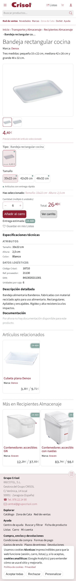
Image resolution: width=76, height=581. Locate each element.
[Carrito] (62, 5)
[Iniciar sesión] (71, 5)
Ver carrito (48, 214)
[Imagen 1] (17, 122)
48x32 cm (42, 178)
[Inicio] (22, 4)
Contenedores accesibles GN (20, 449)
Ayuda (67, 21)
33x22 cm (10, 178)
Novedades (25, 21)
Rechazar (34, 574)
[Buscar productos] (70, 13)
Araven (15, 456)
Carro (15, 530)
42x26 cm (26, 178)
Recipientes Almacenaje (58, 30)
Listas (53, 5)
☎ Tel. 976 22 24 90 (15, 500)
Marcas (35, 21)
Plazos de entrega (35, 545)
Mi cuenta (27, 530)
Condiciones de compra (18, 540)
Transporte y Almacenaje (26, 30)
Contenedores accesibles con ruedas (58, 449)
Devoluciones (56, 545)
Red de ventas (10, 21)
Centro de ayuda (13, 525)
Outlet (59, 21)
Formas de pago (43, 540)
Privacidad (30, 567)
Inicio (6, 30)
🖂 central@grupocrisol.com (20, 504)
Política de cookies (13, 567)
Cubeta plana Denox (17, 378)
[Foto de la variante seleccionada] (7, 122)
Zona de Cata (47, 21)
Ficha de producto (56, 525)
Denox (15, 48)
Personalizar (53, 574)
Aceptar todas (14, 574)
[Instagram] (71, 474)
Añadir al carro (14, 214)
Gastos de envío (13, 545)
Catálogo (9, 514)
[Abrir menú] (5, 5)
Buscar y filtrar (34, 525)
